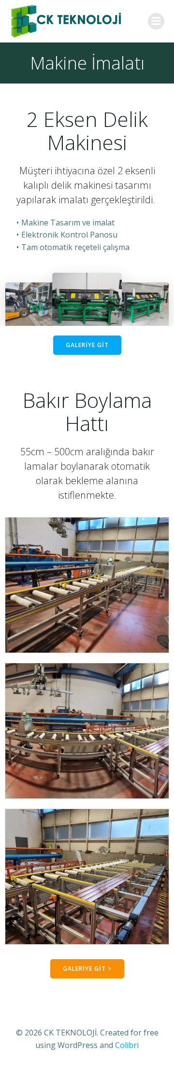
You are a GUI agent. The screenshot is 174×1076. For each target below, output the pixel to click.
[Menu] (156, 21)
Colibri (127, 1045)
